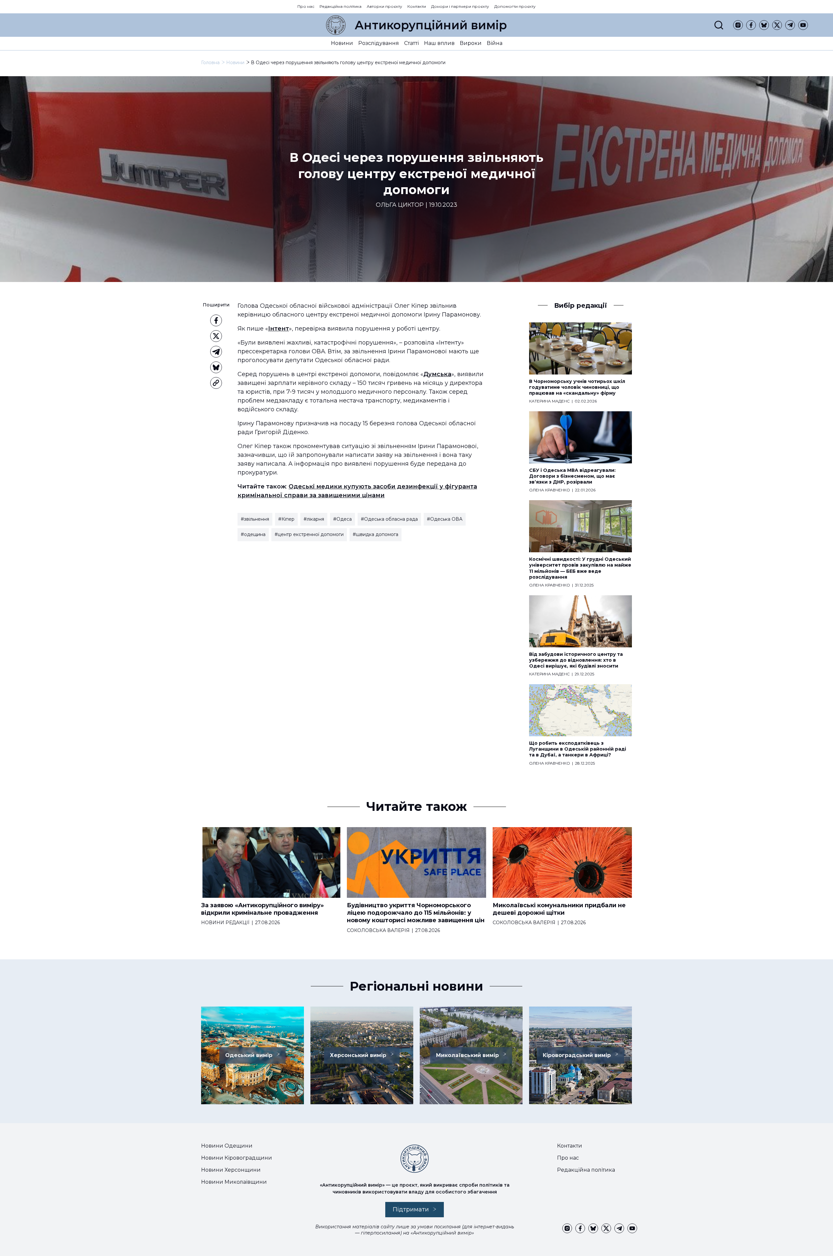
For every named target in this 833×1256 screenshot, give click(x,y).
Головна (210, 62)
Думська (437, 374)
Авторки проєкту (384, 6)
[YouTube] (803, 25)
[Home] (336, 25)
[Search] (718, 25)
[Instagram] (738, 25)
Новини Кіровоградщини (236, 1158)
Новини (342, 43)
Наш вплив (439, 43)
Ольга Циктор (400, 205)
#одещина (253, 534)
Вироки (471, 43)
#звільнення (255, 519)
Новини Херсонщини (231, 1170)
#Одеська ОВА (444, 519)
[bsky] (764, 25)
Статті (411, 43)
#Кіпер (286, 519)
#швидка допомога (375, 534)
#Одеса (342, 519)
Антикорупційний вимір (431, 25)
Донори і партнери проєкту (460, 6)
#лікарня (314, 519)
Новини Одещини (227, 1146)
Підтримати (411, 1209)
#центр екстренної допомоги (309, 534)
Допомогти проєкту (515, 6)
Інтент (278, 328)
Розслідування (378, 43)
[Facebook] (751, 25)
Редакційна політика (341, 6)
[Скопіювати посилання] (216, 383)
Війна (494, 43)
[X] (777, 25)
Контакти (416, 6)
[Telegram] (790, 25)
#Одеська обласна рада (389, 519)
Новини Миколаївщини (234, 1182)
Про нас (305, 6)
